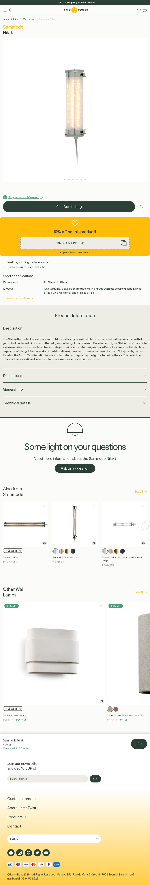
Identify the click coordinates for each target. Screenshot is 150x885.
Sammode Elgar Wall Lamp (66, 557)
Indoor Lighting (10, 19)
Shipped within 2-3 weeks (16, 748)
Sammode (13, 27)
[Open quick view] (44, 543)
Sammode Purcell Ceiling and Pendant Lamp (122, 559)
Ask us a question (75, 468)
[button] (75, 243)
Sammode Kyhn (11, 557)
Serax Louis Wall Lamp (14, 715)
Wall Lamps (28, 19)
